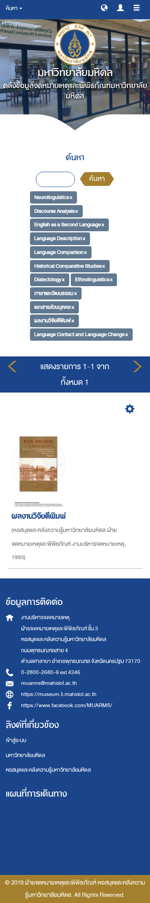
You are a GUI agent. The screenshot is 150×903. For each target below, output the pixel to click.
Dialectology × (49, 279)
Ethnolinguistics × (94, 279)
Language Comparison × (60, 252)
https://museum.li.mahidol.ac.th (59, 694)
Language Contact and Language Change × (81, 334)
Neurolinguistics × (53, 197)
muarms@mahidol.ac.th (49, 683)
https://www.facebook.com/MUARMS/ (66, 705)
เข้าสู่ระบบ (16, 740)
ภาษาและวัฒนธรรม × (55, 293)
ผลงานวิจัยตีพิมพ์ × (54, 320)
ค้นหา (97, 179)
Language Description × (59, 238)
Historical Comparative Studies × (69, 265)
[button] (104, 7)
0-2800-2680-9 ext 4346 (50, 672)
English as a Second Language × (69, 224)
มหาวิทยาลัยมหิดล (25, 755)
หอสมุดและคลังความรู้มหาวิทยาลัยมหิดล (48, 770)
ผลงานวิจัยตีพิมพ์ (39, 516)
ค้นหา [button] (12, 8)
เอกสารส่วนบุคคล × (54, 306)
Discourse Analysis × (56, 211)
